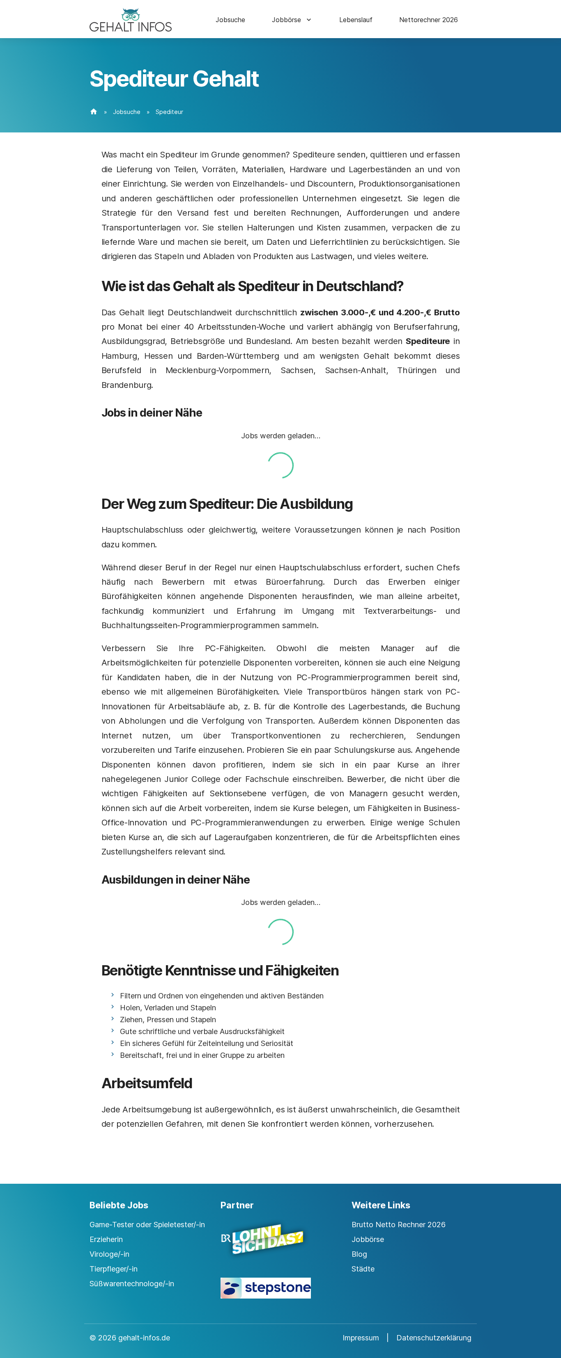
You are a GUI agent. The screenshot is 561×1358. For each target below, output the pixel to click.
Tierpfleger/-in (114, 1269)
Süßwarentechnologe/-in (132, 1283)
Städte (363, 1269)
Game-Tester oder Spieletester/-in (147, 1224)
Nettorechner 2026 (428, 20)
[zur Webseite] (280, 1246)
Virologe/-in (109, 1254)
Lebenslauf (355, 20)
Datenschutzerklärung (433, 1337)
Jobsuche (230, 20)
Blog (359, 1254)
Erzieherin (106, 1239)
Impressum (361, 1337)
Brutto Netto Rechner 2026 (399, 1224)
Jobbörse (286, 20)
